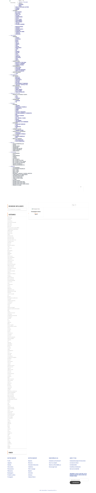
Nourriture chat (11, 237)
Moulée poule (10, 235)
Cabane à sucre (11, 260)
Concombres (10, 356)
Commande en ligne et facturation (78, 460)
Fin (8, 319)
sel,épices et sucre (11, 312)
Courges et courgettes (12, 357)
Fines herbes (10, 361)
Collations (9, 276)
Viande (9, 420)
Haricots (9, 362)
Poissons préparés (11, 337)
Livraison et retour (74, 462)
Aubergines (10, 343)
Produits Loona (11, 241)
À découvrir (10, 217)
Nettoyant (9, 288)
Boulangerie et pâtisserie (13, 298)
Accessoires (10, 221)
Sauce (9, 311)
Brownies (9, 385)
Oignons (9, 368)
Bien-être (9, 226)
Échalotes (9, 358)
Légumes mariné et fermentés (14, 308)
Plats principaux (11, 396)
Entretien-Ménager (11, 280)
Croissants (10, 387)
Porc (8, 439)
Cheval (9, 431)
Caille (9, 427)
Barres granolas (11, 279)
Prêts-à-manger (11, 338)
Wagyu (9, 446)
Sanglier (9, 442)
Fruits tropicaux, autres (12, 326)
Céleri (9, 349)
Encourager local (53, 466)
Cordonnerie (10, 284)
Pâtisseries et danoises (12, 391)
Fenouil (9, 360)
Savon (9, 410)
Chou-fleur (10, 353)
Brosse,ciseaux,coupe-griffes (13, 227)
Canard (9, 429)
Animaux (9, 219)
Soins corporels (11, 415)
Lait (8, 403)
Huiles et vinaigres (11, 307)
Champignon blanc (36, 211)
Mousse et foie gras (11, 264)
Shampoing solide (11, 414)
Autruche (9, 423)
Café (8, 246)
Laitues (9, 364)
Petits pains (10, 258)
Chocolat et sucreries (12, 268)
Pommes (9, 329)
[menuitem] (23, 2)
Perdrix (9, 437)
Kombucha (10, 248)
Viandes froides (11, 266)
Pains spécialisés (11, 257)
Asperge (9, 342)
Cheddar (9, 318)
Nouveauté (10, 218)
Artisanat (9, 242)
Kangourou (10, 433)
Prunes (9, 330)
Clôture (9, 272)
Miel (8, 310)
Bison (9, 424)
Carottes (9, 347)
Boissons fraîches (11, 245)
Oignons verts (10, 369)
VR (8, 295)
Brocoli (9, 346)
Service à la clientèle (74, 468)
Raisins (9, 331)
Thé (8, 249)
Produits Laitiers (11, 475)
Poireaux (9, 370)
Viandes (9, 464)
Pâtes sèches (10, 380)
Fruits (9, 320)
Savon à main (10, 411)
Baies (9, 323)
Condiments (10, 302)
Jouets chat (10, 231)
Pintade (9, 438)
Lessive (9, 287)
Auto (8, 283)
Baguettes (10, 253)
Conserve (9, 303)
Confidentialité (73, 464)
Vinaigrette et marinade (12, 315)
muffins (9, 389)
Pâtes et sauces (11, 379)
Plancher (9, 292)
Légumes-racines (11, 365)
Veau (9, 445)
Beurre (9, 400)
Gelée (9, 306)
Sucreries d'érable (11, 270)
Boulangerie (10, 250)
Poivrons (9, 372)
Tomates (9, 374)
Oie (8, 435)
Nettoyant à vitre (11, 289)
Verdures (9, 376)
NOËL (9, 377)
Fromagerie (10, 316)
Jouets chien (10, 233)
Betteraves (10, 345)
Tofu (8, 419)
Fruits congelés (11, 325)
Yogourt (9, 406)
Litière (9, 234)
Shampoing (10, 412)
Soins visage (10, 416)
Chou (9, 352)
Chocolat (9, 269)
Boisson (9, 244)
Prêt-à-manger (31, 468)
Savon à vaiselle (11, 293)
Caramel (9, 299)
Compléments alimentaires (13, 229)
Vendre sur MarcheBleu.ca (55, 464)
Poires (9, 327)
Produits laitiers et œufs (12, 399)
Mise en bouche (11, 395)
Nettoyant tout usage (12, 291)
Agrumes (9, 322)
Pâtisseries (10, 471)
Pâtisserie (10, 383)
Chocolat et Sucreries (33, 464)
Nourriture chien (11, 238)
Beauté (30, 471)
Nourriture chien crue (12, 239)
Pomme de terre (11, 373)
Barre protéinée (11, 277)
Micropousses (10, 366)
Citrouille (9, 354)
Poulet (9, 441)
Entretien (30, 473)
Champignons (10, 350)
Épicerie (9, 296)
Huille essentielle (11, 408)
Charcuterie (10, 261)
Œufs (9, 404)
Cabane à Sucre (31, 477)
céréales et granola (11, 300)
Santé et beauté (11, 407)
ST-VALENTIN (10, 418)
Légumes (9, 339)
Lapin (9, 434)
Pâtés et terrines (11, 265)
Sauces (9, 381)
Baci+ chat (10, 223)
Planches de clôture (11, 273)
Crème (9, 402)
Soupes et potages (11, 397)
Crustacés (10, 334)
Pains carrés (10, 256)
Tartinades (10, 314)
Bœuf (9, 426)
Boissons (30, 462)
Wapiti (9, 447)
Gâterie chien (10, 230)
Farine (9, 304)
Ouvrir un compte (53, 462)
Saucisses (10, 443)
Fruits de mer (10, 333)
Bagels (9, 252)
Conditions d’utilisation (75, 466)
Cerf (8, 430)
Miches (9, 254)
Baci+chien (10, 225)
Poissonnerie (11, 468)
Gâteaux (9, 388)
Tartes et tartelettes (11, 392)
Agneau (9, 422)
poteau (9, 275)
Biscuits (9, 384)
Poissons (9, 335)
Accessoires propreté (12, 222)
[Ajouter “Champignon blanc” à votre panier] (35, 209)
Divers (9, 285)
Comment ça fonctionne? (55, 460)
